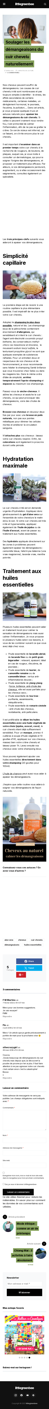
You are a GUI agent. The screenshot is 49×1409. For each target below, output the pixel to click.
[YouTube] (27, 1395)
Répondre (7, 1016)
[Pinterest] (33, 1395)
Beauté (8, 34)
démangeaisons (11, 945)
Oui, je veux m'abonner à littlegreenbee (20, 1184)
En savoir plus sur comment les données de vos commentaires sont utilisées (24, 1203)
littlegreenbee (24, 4)
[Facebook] (21, 1395)
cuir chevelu (36, 940)
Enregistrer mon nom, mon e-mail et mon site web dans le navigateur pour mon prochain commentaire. (23, 1177)
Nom (5, 1135)
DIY (16, 34)
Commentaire (9, 1108)
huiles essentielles (32, 945)
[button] (4, 4)
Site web (6, 1160)
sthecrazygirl (10, 1047)
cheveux (22, 940)
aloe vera (8, 940)
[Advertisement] (24, 208)
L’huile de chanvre (12, 773)
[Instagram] (15, 1395)
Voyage (30, 1264)
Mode (18, 1238)
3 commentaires (13, 72)
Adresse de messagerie (13, 1148)
